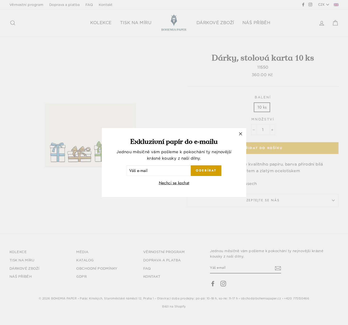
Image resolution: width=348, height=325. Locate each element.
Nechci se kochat (174, 183)
